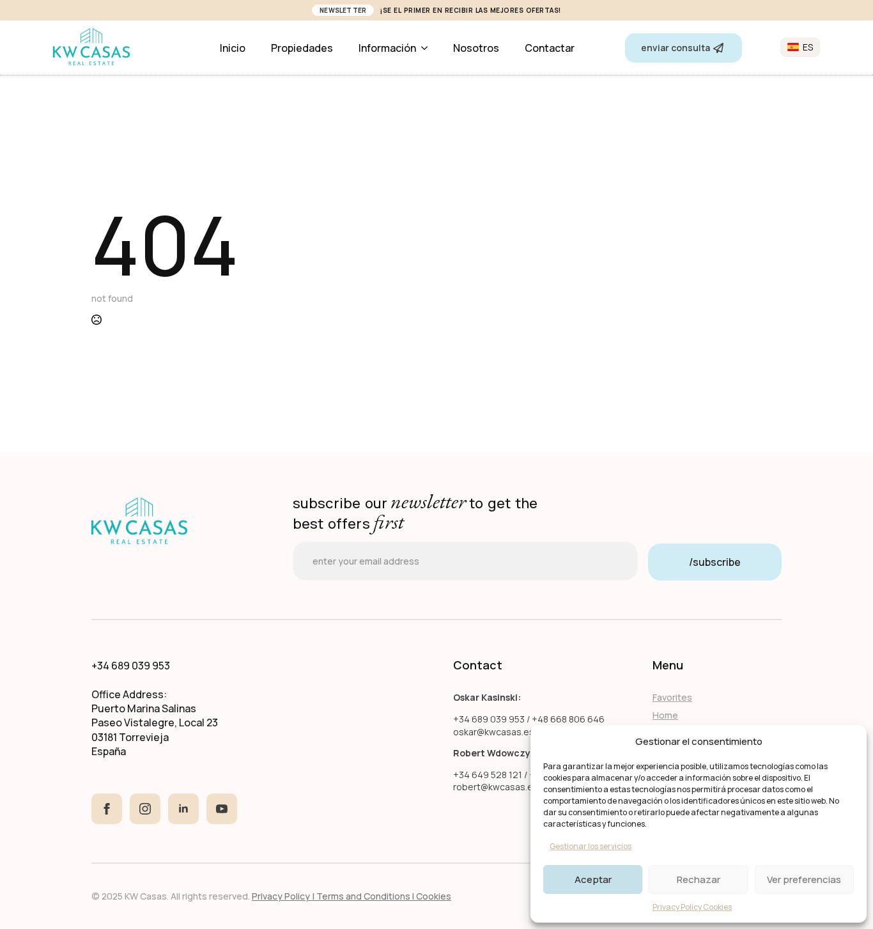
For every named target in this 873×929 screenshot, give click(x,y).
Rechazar (698, 879)
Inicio (232, 48)
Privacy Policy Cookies (692, 907)
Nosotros (476, 48)
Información (387, 48)
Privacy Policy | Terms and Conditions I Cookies (351, 896)
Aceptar (593, 879)
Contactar (550, 48)
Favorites (672, 697)
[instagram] (145, 808)
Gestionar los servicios (590, 846)
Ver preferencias (804, 879)
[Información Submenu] (428, 48)
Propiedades (302, 48)
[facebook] (106, 808)
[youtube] (221, 808)
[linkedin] (183, 808)
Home (665, 715)
